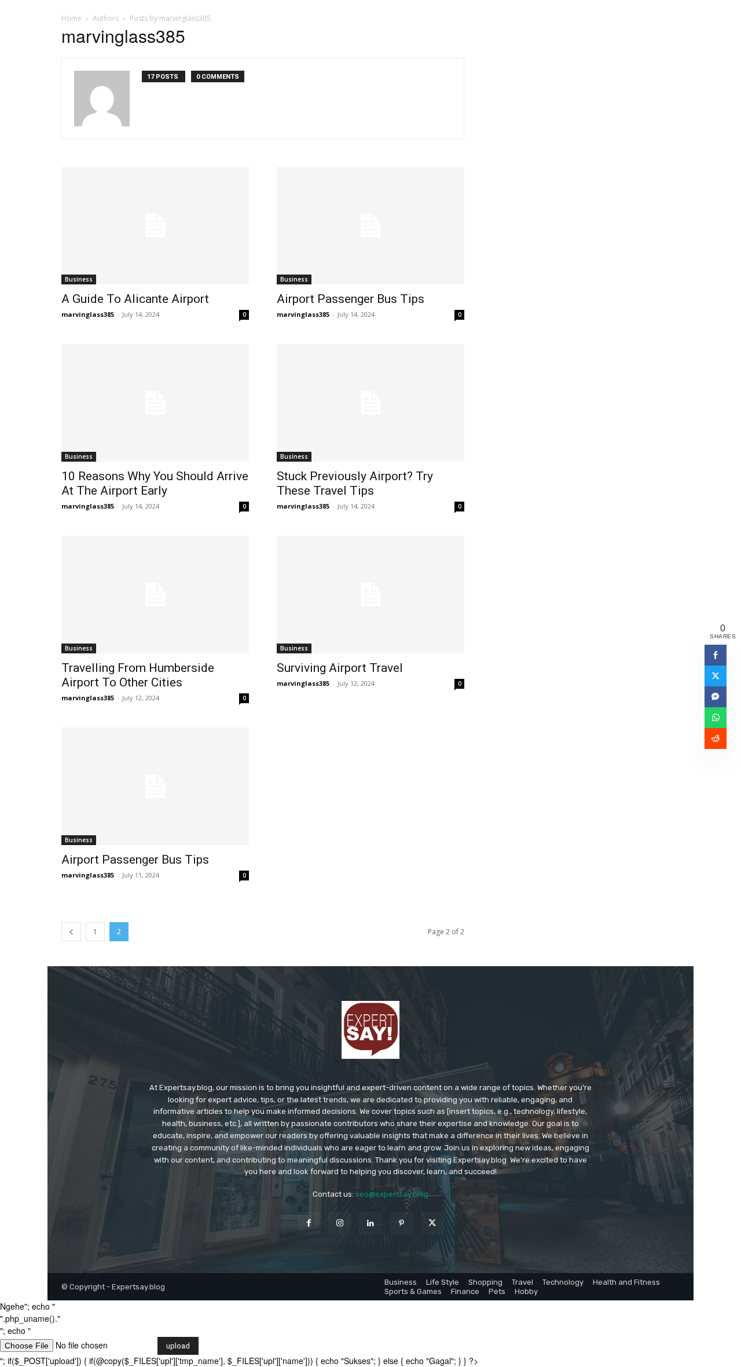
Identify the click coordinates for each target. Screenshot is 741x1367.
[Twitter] (432, 1223)
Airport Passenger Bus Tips (350, 299)
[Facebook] (309, 1223)
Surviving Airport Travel (340, 668)
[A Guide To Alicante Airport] (155, 225)
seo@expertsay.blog (391, 1194)
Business (79, 279)
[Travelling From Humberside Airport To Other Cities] (155, 594)
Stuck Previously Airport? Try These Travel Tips (355, 483)
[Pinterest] (401, 1223)
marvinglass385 (87, 314)
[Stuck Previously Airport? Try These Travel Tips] (370, 403)
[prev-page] (71, 931)
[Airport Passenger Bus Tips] (370, 225)
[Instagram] (339, 1223)
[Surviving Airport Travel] (370, 594)
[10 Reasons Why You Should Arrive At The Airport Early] (155, 403)
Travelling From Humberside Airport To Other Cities (137, 675)
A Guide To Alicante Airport (135, 299)
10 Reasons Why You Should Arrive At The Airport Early (154, 483)
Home (71, 18)
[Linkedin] (370, 1223)
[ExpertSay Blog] (370, 1030)
